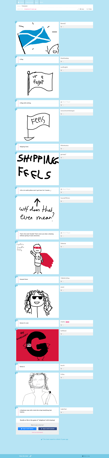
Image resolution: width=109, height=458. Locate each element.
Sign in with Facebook (48, 428)
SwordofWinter (65, 198)
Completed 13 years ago (30, 9)
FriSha (62, 374)
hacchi (63, 365)
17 (16, 372)
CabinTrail (64, 409)
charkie (63, 322)
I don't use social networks (37, 432)
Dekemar (63, 243)
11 (16, 241)
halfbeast (64, 331)
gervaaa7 (63, 154)
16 (16, 363)
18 (16, 407)
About (41, 2)
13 (16, 285)
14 (16, 320)
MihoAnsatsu (65, 145)
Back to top (87, 456)
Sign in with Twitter (28, 428)
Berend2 (63, 23)
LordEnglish (64, 67)
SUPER (67, 322)
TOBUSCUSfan (65, 278)
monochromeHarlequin (68, 111)
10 (16, 231)
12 (16, 276)
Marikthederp (65, 58)
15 (16, 329)
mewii (62, 287)
